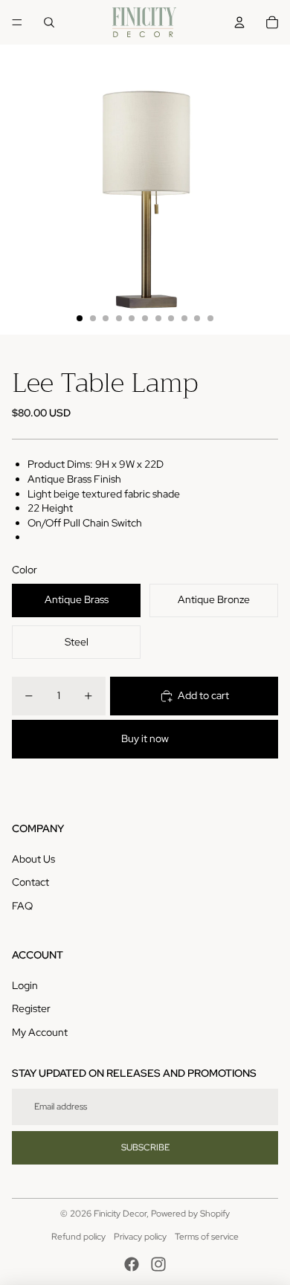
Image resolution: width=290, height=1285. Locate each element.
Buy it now (145, 738)
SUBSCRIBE (145, 1147)
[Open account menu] (239, 22)
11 (210, 318)
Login (25, 985)
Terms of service (207, 1237)
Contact (30, 882)
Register (31, 1008)
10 (197, 318)
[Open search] (49, 22)
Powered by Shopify (190, 1214)
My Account (40, 1032)
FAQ (22, 905)
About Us (33, 859)
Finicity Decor (120, 1214)
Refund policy (78, 1237)
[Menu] (17, 22)
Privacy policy (140, 1237)
